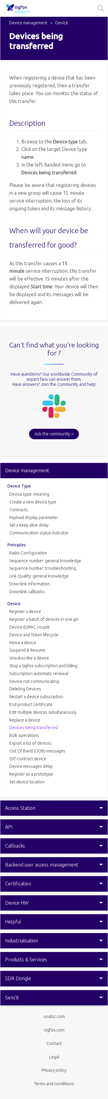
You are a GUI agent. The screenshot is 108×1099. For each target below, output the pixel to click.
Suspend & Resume (27, 650)
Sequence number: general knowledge (45, 560)
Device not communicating (34, 681)
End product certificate (30, 704)
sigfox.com (54, 1030)
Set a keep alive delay (29, 525)
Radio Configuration (28, 553)
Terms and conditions (54, 1083)
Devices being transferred (33, 727)
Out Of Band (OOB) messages (37, 751)
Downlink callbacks (27, 591)
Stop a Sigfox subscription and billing (43, 665)
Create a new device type (32, 502)
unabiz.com (54, 1016)
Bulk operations (24, 735)
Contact (54, 1043)
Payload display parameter (33, 517)
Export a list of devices (30, 743)
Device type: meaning (29, 494)
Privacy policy (54, 1070)
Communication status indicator (39, 532)
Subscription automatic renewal (38, 673)
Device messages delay (31, 766)
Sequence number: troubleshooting (42, 568)
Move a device (22, 642)
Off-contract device (27, 758)
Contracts (18, 509)
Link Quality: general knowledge (39, 576)
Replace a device (24, 720)
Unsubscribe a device (29, 658)
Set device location (27, 781)
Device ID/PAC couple (29, 627)
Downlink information (29, 583)
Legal (54, 1057)
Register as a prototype (31, 774)
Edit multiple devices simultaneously (42, 712)
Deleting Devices (25, 688)
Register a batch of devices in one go (43, 619)
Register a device (25, 611)
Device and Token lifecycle (33, 634)
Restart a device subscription (36, 696)
